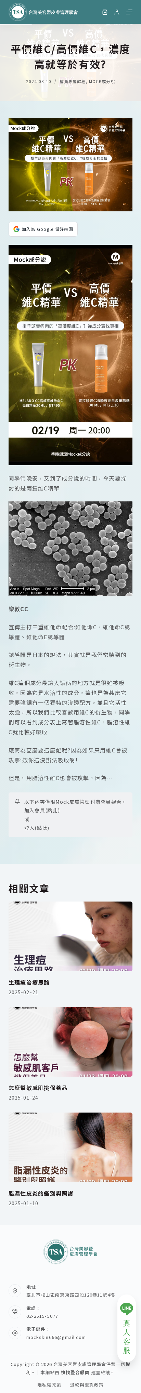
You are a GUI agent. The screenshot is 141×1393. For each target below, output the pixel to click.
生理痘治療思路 (29, 982)
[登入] (116, 12)
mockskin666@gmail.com (56, 1337)
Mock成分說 (102, 81)
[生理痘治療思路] (71, 936)
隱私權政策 (49, 1385)
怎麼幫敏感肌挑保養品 (38, 1087)
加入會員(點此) (42, 810)
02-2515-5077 (42, 1316)
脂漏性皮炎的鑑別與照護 (41, 1193)
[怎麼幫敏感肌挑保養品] (71, 1042)
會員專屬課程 (73, 81)
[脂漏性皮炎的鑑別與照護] (71, 1147)
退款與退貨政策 (86, 1385)
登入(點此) (37, 827)
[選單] (129, 12)
